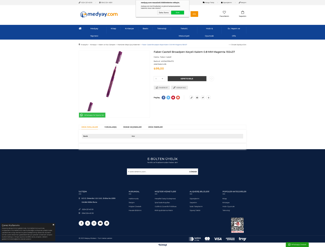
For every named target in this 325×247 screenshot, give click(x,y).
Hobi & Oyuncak (209, 32)
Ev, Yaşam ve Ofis (234, 32)
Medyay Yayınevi (94, 32)
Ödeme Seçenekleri (132, 127)
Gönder (193, 172)
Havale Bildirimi (135, 210)
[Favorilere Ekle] (211, 78)
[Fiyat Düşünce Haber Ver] (208, 97)
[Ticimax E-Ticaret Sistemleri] (162, 245)
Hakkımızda (134, 199)
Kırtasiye (129, 28)
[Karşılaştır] (203, 97)
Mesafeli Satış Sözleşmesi (165, 199)
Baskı (145, 28)
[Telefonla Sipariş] (191, 97)
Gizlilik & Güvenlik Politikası (165, 206)
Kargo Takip (209, 2)
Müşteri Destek (135, 206)
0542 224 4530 (106, 2)
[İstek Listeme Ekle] (197, 97)
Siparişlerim (227, 2)
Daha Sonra (164, 13)
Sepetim (193, 202)
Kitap (113, 28)
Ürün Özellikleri (89, 127)
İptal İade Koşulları (162, 202)
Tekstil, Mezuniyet (184, 32)
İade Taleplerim (196, 206)
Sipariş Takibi (195, 210)
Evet (177, 13)
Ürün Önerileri (155, 127)
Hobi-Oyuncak (229, 206)
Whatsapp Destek (298, 244)
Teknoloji (161, 28)
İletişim (243, 2)
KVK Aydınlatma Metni (164, 210)
